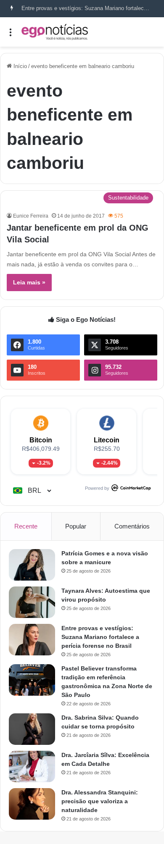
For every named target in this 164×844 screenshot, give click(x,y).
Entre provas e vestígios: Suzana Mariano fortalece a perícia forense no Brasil (100, 637)
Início (19, 66)
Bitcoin (40, 440)
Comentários (132, 526)
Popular (75, 526)
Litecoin (106, 440)
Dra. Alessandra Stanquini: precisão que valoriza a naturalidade (99, 801)
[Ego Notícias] (54, 32)
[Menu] (10, 35)
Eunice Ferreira (30, 216)
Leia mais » (29, 282)
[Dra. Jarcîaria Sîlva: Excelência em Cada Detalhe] (32, 766)
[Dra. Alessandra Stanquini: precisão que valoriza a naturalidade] (32, 804)
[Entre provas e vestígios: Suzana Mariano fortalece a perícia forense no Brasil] (32, 639)
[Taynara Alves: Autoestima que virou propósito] (32, 602)
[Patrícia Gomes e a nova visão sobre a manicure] (32, 565)
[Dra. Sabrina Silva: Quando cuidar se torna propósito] (32, 729)
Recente (25, 526)
